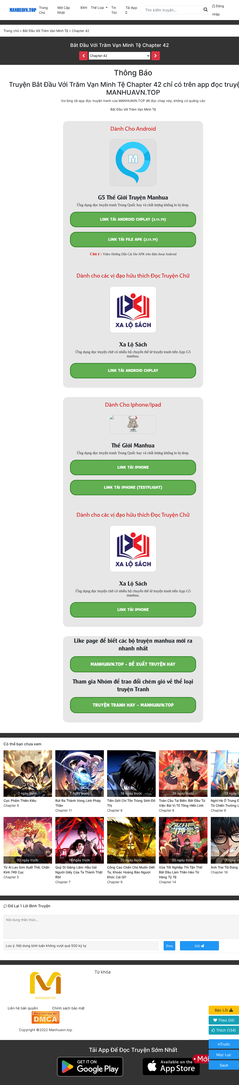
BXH (84, 8)
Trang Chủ (43, 10)
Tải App (131, 8)
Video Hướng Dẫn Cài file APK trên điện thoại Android (139, 254)
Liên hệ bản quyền (23, 1008)
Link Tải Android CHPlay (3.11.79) (133, 219)
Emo (169, 946)
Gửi (198, 946)
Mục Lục (223, 1054)
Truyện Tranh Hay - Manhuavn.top (133, 705)
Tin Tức (114, 10)
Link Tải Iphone (133, 467)
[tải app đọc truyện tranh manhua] (22, 10)
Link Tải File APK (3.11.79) (133, 239)
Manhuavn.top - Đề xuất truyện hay (133, 664)
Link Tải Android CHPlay (133, 371)
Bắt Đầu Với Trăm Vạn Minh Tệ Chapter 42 (119, 45)
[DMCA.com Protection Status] (46, 1017)
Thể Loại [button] (98, 8)
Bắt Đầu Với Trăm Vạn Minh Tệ (133, 109)
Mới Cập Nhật (67, 10)
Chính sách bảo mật (68, 1008)
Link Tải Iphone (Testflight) (133, 487)
